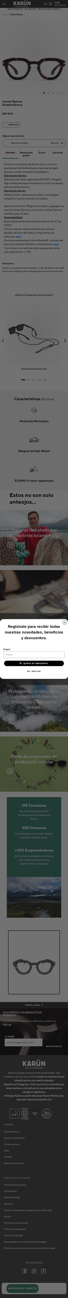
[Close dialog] (65, 622)
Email (6, 650)
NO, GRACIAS (34, 671)
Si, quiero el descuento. (34, 663)
